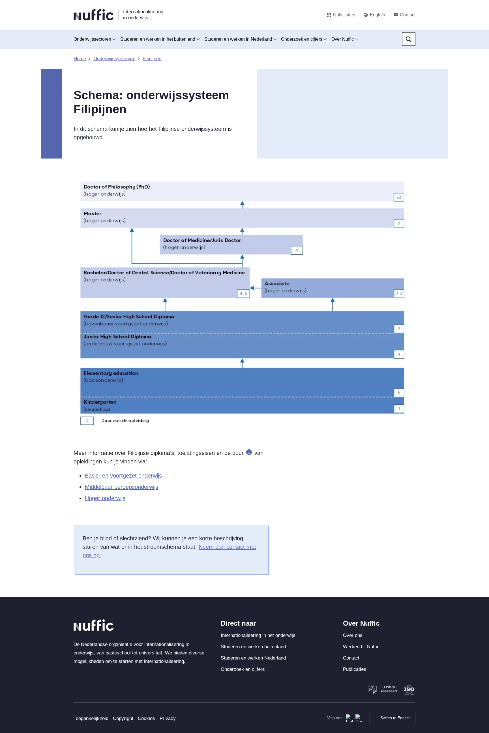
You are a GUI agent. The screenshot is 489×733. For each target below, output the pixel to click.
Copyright (123, 718)
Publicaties (354, 669)
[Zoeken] (408, 39)
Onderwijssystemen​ (114, 58)
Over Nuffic (342, 39)
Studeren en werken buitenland (253, 646)
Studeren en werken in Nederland (238, 39)
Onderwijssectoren (92, 39)
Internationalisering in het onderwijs (258, 635)
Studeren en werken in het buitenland (157, 39)
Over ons (353, 635)
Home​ (80, 58)
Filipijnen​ (152, 58)
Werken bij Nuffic (361, 646)
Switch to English (395, 717)
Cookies (146, 718)
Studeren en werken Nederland (253, 658)
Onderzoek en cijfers (301, 39)
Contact (351, 658)
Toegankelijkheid (91, 718)
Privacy (168, 718)
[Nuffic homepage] (94, 15)
